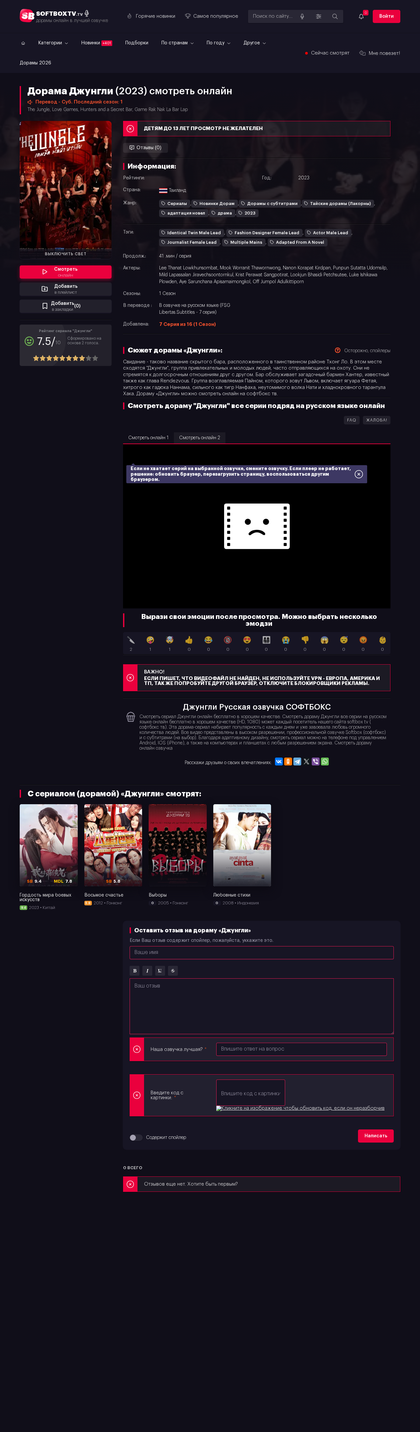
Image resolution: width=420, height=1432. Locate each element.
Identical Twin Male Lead (194, 233)
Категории (50, 43)
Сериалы (177, 203)
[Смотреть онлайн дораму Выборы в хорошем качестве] (178, 845)
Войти (386, 16)
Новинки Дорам (217, 203)
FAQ (351, 420)
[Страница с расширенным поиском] (335, 16)
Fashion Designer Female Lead (267, 233)
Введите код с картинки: (167, 1095)
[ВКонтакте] (279, 761)
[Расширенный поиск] (318, 16)
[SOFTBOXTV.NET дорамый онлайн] (22, 43)
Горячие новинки (155, 16)
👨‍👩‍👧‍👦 (266, 644)
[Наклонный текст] (147, 971)
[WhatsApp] (325, 761)
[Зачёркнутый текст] (173, 971)
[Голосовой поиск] (302, 16)
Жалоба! (376, 420)
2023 (249, 213)
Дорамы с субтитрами (272, 203)
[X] (306, 761)
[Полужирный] (134, 971)
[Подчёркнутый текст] (160, 971)
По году (216, 43)
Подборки (136, 43)
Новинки (96, 43)
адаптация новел (186, 213)
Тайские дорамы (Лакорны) (340, 203)
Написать (376, 1136)
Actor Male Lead (330, 233)
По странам (175, 43)
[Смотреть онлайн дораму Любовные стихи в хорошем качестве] (242, 845)
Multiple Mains (246, 242)
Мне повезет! (384, 53)
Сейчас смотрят (330, 53)
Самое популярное (215, 16)
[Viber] (316, 761)
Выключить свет (66, 254)
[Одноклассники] (288, 761)
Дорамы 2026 (35, 63)
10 (95, 358)
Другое (252, 43)
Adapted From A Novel (300, 242)
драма (225, 213)
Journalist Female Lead (192, 242)
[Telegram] (297, 761)
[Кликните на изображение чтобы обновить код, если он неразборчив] (300, 1108)
